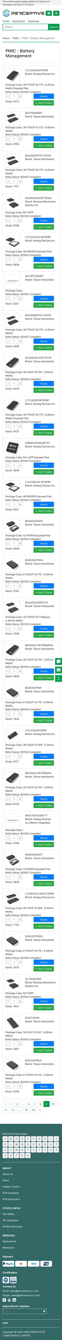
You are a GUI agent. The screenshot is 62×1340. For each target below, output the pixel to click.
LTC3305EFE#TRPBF (37, 400)
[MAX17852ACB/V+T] (12, 821)
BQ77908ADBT (33, 112)
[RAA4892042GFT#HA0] (12, 203)
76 (33, 1110)
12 (12, 1110)
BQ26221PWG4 (34, 936)
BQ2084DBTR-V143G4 (38, 315)
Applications (9, 1241)
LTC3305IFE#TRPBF (36, 70)
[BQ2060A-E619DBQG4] (12, 778)
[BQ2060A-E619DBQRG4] (12, 650)
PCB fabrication (11, 1199)
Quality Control (11, 1186)
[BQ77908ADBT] (12, 118)
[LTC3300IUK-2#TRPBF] (12, 242)
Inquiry (44, 96)
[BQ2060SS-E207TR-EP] (12, 363)
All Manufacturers (12, 1226)
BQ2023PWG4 (33, 1060)
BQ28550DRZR (34, 521)
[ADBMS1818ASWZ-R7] (12, 448)
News (6, 1180)
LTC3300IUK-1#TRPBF (38, 481)
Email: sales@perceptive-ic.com (20, 1290)
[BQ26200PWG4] (12, 565)
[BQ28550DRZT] (12, 860)
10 (53, 1104)
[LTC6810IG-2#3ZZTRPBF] (12, 899)
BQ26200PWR (33, 687)
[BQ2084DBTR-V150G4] (12, 161)
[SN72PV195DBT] (12, 281)
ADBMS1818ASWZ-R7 (37, 442)
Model (6, 21)
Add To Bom (45, 102)
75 (26, 1110)
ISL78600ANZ (33, 978)
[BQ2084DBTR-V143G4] (12, 320)
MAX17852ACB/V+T (36, 815)
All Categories (10, 1220)
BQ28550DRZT (34, 854)
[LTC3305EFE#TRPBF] (12, 405)
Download (33, 21)
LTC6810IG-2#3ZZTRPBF (39, 893)
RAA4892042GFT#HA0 (38, 197)
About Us (8, 1174)
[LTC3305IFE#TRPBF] (12, 75)
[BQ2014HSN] (12, 1023)
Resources (8, 1247)
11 (6, 1110)
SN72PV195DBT (34, 276)
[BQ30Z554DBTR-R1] (12, 608)
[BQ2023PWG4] (12, 1066)
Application (18, 21)
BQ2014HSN (32, 1017)
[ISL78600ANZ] (12, 984)
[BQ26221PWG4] (12, 941)
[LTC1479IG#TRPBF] (12, 736)
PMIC (16, 38)
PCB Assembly (11, 1192)
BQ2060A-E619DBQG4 (38, 773)
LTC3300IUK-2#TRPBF (38, 237)
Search (54, 26)
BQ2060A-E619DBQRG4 (39, 645)
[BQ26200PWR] (12, 693)
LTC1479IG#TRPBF (36, 730)
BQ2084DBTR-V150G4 (38, 155)
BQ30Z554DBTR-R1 (36, 602)
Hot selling (8, 1213)
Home (6, 38)
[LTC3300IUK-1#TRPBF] (12, 487)
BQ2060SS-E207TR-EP (38, 357)
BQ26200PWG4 (34, 560)
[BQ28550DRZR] (12, 526)
